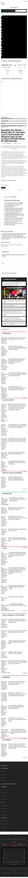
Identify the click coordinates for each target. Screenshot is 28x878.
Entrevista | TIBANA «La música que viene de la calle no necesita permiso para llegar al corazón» (17, 662)
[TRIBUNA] (9, 273)
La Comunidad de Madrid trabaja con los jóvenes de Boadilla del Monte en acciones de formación (17, 374)
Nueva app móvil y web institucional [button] (13, 308)
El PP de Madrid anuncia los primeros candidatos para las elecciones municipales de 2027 (16, 478)
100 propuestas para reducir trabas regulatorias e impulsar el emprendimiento (17, 499)
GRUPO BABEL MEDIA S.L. (11, 844)
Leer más (25, 397)
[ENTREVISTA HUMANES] (14, 255)
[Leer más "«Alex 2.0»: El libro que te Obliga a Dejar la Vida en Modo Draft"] (4, 455)
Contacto (14, 841)
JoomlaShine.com (12, 877)
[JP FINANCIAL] (4, 117)
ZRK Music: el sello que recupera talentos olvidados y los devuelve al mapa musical (17, 621)
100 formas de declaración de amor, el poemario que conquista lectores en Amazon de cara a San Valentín (17, 440)
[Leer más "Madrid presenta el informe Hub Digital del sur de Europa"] (4, 510)
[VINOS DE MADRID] (5, 242)
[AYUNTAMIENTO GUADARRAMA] (7, 610)
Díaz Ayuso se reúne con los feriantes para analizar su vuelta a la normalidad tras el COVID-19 (17, 694)
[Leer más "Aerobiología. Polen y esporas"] (4, 598)
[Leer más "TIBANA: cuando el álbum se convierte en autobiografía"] (4, 655)
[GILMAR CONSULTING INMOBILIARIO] (5, 329)
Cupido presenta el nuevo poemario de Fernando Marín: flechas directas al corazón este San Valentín (17, 426)
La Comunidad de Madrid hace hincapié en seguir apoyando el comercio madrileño (16, 707)
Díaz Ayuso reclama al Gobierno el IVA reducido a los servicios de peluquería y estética (17, 683)
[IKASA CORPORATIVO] (3, 3)
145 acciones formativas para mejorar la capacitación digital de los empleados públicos (17, 348)
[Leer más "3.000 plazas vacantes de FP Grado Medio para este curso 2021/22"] (4, 340)
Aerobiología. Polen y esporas (15, 596)
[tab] (14, 284)
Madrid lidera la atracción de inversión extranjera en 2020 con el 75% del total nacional (17, 518)
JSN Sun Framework (24, 877)
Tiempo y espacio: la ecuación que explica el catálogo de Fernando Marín (16, 642)
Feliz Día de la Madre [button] (9, 305)
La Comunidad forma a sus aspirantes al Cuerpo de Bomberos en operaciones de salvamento (17, 388)
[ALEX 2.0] (3, 397)
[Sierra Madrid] (14, 7)
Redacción (9, 143)
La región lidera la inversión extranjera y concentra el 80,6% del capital (17, 719)
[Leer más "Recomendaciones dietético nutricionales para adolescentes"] (5, 607)
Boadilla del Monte (12, 180)
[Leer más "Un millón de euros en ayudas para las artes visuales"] (4, 532)
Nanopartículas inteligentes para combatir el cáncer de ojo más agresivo (17, 587)
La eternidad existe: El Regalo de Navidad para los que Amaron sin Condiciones (16, 462)
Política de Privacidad (6, 839)
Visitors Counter (14, 864)
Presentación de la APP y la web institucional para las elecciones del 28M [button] (13, 313)
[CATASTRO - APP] (5, 672)
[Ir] (25, 11)
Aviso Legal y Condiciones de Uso (18, 839)
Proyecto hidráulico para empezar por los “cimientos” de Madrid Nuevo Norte (17, 539)
